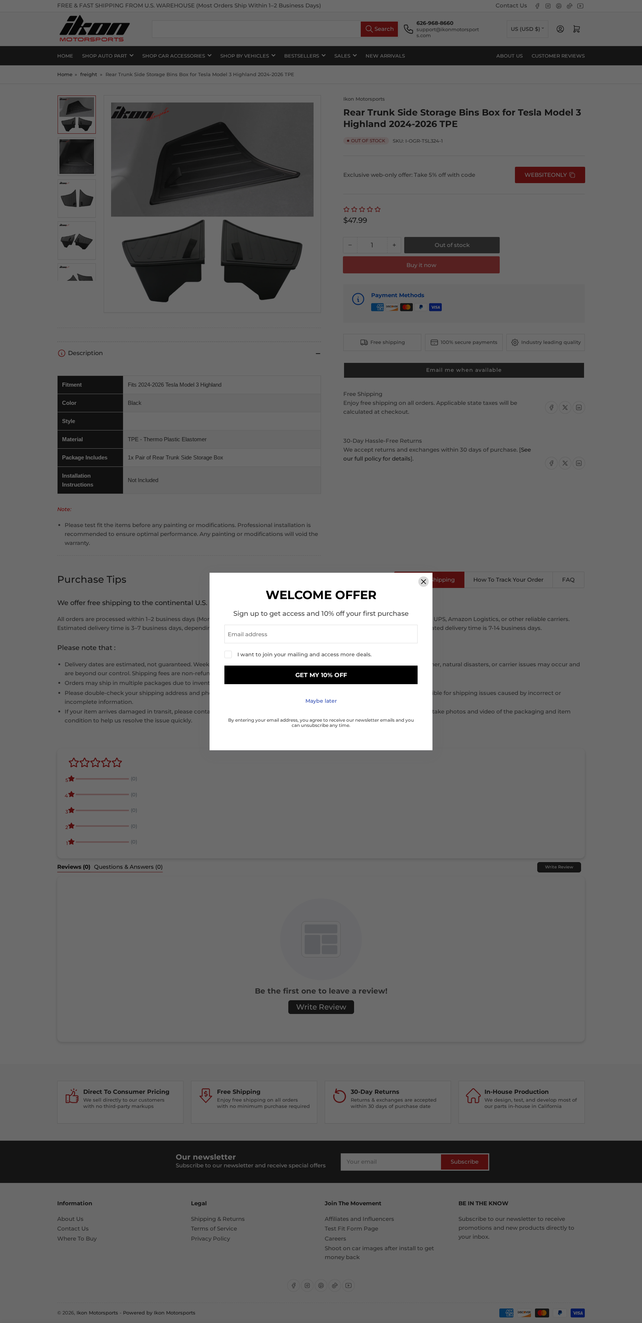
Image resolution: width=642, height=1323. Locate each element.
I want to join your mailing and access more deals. (304, 654)
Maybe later (321, 701)
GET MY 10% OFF (321, 675)
